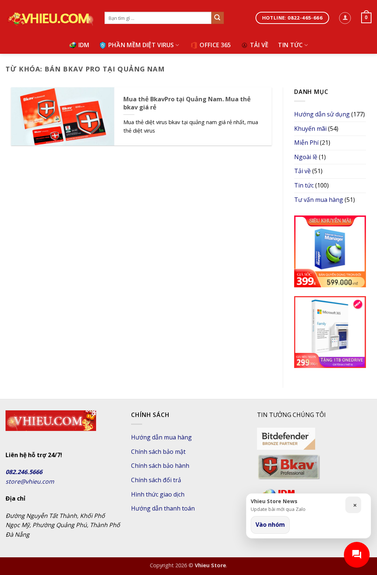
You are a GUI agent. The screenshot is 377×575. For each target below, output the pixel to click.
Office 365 (215, 45)
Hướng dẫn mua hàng (161, 437)
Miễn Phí (306, 143)
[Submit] (217, 18)
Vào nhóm (270, 524)
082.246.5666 (24, 472)
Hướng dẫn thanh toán (163, 508)
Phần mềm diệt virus (141, 45)
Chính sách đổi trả (156, 480)
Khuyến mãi (310, 129)
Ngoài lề (305, 157)
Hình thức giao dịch (157, 494)
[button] (345, 18)
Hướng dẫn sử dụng (322, 114)
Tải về (259, 45)
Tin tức (290, 45)
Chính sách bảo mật (158, 452)
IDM (83, 45)
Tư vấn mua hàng (318, 200)
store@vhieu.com (30, 481)
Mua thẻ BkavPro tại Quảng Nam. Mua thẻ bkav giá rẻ (187, 103)
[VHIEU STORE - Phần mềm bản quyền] (50, 18)
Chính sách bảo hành (160, 466)
